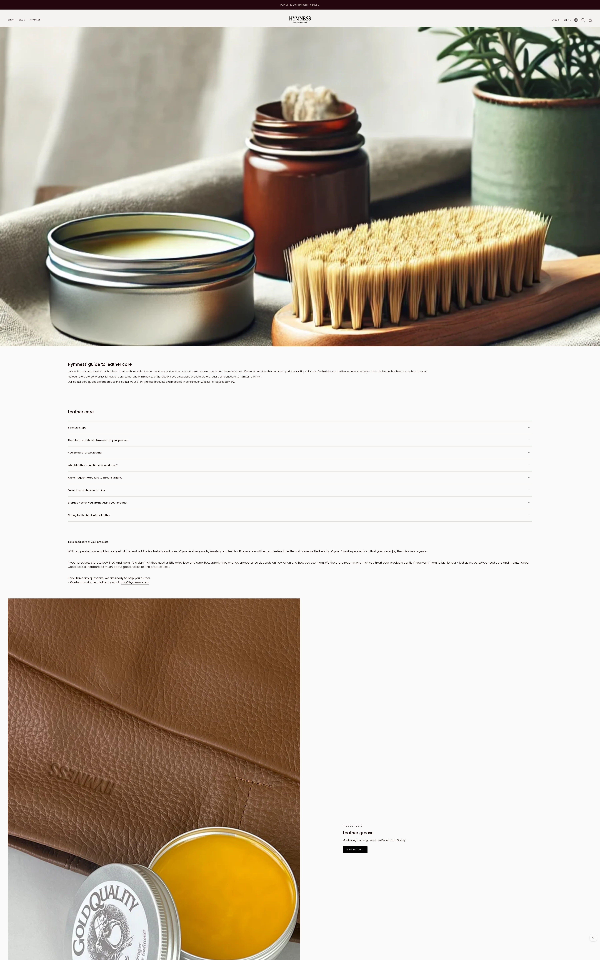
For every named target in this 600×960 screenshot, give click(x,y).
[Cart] (590, 20)
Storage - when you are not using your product (97, 502)
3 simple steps (77, 427)
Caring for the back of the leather (89, 515)
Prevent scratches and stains (86, 490)
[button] (11, 20)
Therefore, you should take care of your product (98, 440)
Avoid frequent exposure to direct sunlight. (95, 477)
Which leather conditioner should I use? (93, 465)
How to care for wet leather (85, 452)
